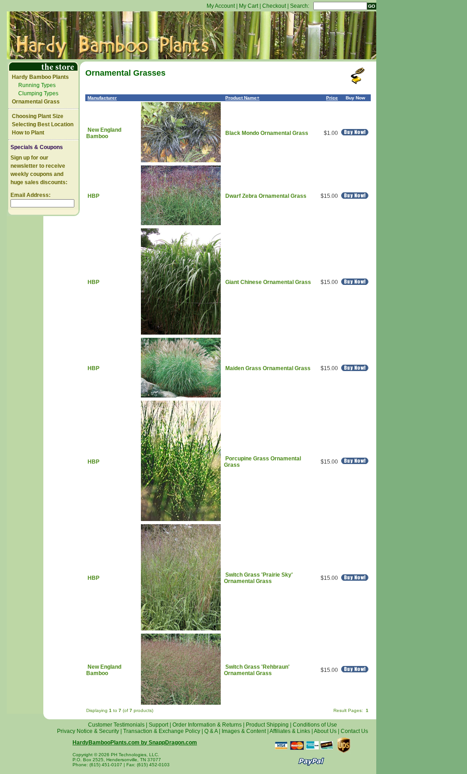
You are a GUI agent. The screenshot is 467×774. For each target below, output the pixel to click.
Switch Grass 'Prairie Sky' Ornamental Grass (258, 578)
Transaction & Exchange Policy (161, 731)
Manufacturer (102, 97)
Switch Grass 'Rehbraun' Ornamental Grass (257, 670)
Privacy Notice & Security (88, 731)
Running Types (37, 85)
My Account (221, 6)
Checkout (274, 6)
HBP (93, 196)
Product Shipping (267, 725)
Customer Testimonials (116, 725)
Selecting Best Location (42, 124)
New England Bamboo (103, 133)
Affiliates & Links (290, 731)
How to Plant (28, 132)
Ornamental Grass (36, 101)
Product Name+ (242, 97)
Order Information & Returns (207, 725)
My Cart (248, 6)
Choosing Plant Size (37, 116)
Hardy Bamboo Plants (40, 77)
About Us (325, 731)
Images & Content (244, 731)
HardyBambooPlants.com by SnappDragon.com (135, 742)
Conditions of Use (315, 725)
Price (332, 97)
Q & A (211, 731)
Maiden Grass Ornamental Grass (268, 368)
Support (158, 725)
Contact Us (354, 731)
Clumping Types (38, 93)
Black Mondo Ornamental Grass (266, 133)
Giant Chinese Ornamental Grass (268, 282)
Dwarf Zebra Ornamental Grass (265, 196)
